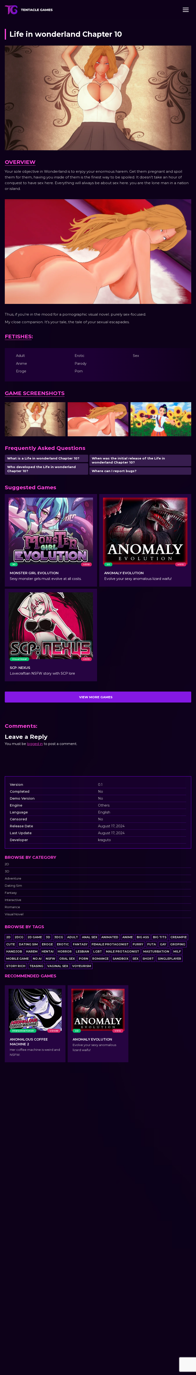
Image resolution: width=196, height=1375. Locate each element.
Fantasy (11, 892)
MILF (177, 951)
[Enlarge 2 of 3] (122, 408)
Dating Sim (13, 885)
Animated (109, 937)
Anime (127, 937)
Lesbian (82, 951)
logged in (35, 744)
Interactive (13, 899)
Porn (83, 958)
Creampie (178, 937)
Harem (32, 951)
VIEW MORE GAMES (96, 697)
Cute (10, 944)
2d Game (34, 937)
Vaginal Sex (57, 966)
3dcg (58, 937)
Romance (12, 907)
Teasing (36, 966)
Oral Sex (67, 958)
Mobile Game (17, 958)
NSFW (50, 958)
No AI (37, 958)
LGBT (97, 951)
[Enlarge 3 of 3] (185, 408)
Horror (65, 951)
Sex (135, 958)
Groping (177, 944)
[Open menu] (185, 10)
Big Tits (159, 937)
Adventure (13, 878)
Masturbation (156, 951)
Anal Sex (89, 937)
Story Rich (15, 966)
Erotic (63, 944)
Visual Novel (14, 914)
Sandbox (120, 958)
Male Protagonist (122, 951)
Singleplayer (169, 958)
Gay (163, 944)
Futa (151, 944)
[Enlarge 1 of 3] (59, 408)
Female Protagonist (110, 944)
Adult (72, 937)
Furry (138, 944)
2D (7, 864)
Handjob (14, 951)
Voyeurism (81, 966)
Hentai (48, 951)
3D (7, 871)
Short (148, 958)
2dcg (19, 937)
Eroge (47, 944)
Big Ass (143, 937)
